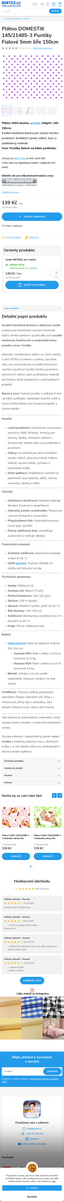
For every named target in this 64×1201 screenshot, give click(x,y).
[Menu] (60, 4)
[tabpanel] (16, 832)
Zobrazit (16, 856)
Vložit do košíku (34, 285)
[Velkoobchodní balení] (19, 182)
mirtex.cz (34, 1138)
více (54, 1181)
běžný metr (19, 158)
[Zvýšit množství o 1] (56, 273)
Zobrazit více (32, 980)
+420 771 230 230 (34, 1133)
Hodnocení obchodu (32, 881)
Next (59, 795)
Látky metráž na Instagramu (33, 994)
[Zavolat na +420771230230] (42, 4)
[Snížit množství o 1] (56, 277)
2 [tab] (33, 866)
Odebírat (52, 1071)
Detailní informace (10, 192)
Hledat (55, 11)
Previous (54, 795)
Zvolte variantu (34, 216)
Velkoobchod (17, 643)
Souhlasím (33, 1187)
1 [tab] (30, 866)
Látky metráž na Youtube (34, 1143)
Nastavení (32, 1196)
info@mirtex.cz (34, 1128)
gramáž (35, 123)
